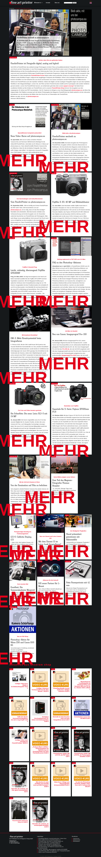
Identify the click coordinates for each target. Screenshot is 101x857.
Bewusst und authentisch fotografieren (49, 844)
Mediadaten (76, 841)
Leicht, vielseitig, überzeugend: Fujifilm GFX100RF (52, 849)
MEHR (63, 168)
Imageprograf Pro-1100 (69, 355)
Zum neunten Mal (22, 584)
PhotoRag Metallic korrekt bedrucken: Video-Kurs (52, 838)
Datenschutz (76, 839)
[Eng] (91, 3)
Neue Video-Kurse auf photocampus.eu (49, 839)
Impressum (76, 838)
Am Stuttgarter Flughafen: (78, 531)
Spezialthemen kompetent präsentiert (29, 133)
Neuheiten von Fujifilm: (71, 406)
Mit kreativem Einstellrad (29, 335)
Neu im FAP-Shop (22, 636)
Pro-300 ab (65, 349)
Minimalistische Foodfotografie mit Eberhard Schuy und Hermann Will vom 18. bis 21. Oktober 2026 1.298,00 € (82, 685)
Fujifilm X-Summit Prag (29, 267)
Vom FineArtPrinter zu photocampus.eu (49, 842)
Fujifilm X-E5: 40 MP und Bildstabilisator (49, 845)
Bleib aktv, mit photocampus (71, 133)
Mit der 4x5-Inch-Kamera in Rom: (29, 482)
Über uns (57, 2)
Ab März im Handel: (71, 331)
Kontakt (48, 2)
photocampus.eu (77, 90)
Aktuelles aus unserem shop (30, 664)
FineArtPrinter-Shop (58, 88)
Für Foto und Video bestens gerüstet (29, 410)
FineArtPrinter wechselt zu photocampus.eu (50, 841)
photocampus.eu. (16, 209)
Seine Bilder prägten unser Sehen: (64, 477)
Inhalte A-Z (38, 2)
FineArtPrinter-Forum (37, 75)
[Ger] (91, 1)
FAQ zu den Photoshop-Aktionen (47, 852)
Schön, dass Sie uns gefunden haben (50, 60)
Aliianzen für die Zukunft (50, 580)
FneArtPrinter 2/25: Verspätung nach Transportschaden (54, 850)
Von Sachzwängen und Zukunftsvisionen (30, 198)
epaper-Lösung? (68, 86)
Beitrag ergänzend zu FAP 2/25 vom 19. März (71, 259)
